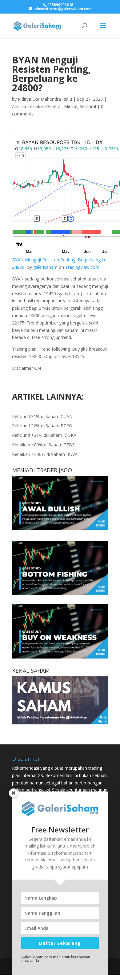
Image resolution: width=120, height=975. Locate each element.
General (54, 106)
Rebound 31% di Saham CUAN (42, 416)
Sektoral (88, 106)
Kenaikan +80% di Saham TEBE (43, 445)
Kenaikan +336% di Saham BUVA (45, 454)
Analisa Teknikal (28, 106)
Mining (70, 106)
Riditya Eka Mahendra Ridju (45, 99)
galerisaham (45, 267)
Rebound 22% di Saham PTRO (42, 426)
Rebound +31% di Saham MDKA (44, 435)
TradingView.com (82, 267)
